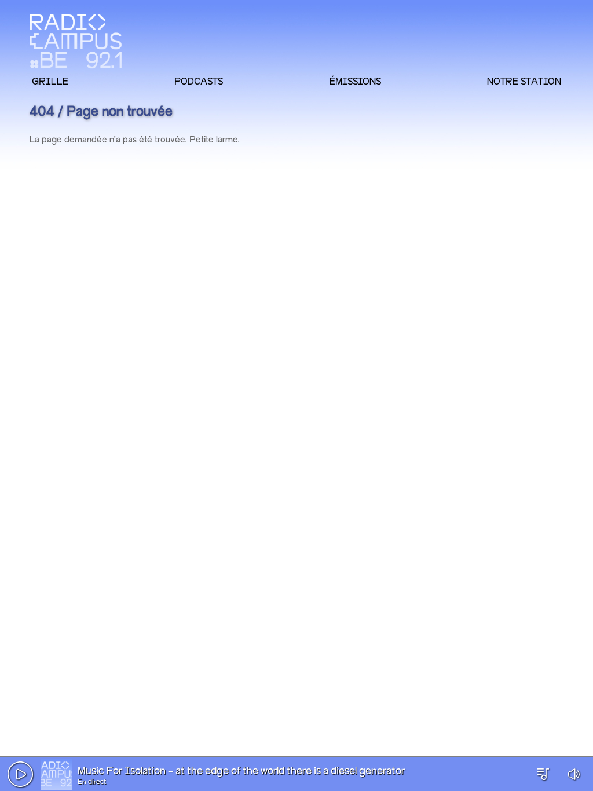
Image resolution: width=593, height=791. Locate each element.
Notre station (524, 81)
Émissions (355, 81)
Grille (50, 81)
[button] (20, 774)
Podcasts (198, 81)
